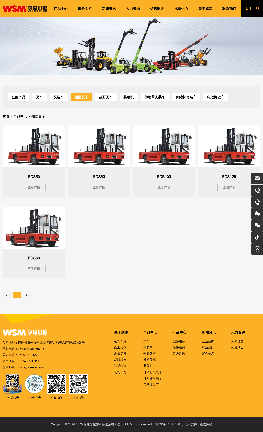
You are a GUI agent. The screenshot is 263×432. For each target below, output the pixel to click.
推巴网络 (206, 424)
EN (248, 8)
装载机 (128, 97)
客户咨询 (179, 353)
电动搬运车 (215, 97)
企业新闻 (208, 341)
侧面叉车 (81, 97)
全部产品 (18, 97)
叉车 (39, 97)
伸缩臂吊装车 (186, 97)
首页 (6, 116)
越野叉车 (106, 97)
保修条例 (179, 347)
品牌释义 (120, 359)
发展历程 (120, 353)
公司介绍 (120, 341)
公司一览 (120, 372)
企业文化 (120, 347)
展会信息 (208, 353)
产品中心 (20, 116)
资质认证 (120, 366)
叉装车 (59, 97)
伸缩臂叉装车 (154, 97)
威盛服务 (179, 341)
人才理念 (237, 341)
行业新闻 (208, 347)
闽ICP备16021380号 (169, 424)
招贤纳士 (237, 347)
